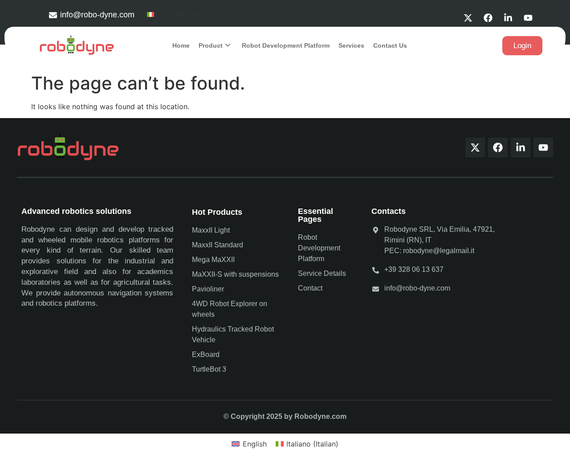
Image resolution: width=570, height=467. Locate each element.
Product (211, 45)
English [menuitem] (255, 443)
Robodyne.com (320, 416)
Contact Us (390, 45)
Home (181, 45)
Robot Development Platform (286, 45)
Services (351, 45)
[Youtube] (528, 18)
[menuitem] (150, 14)
